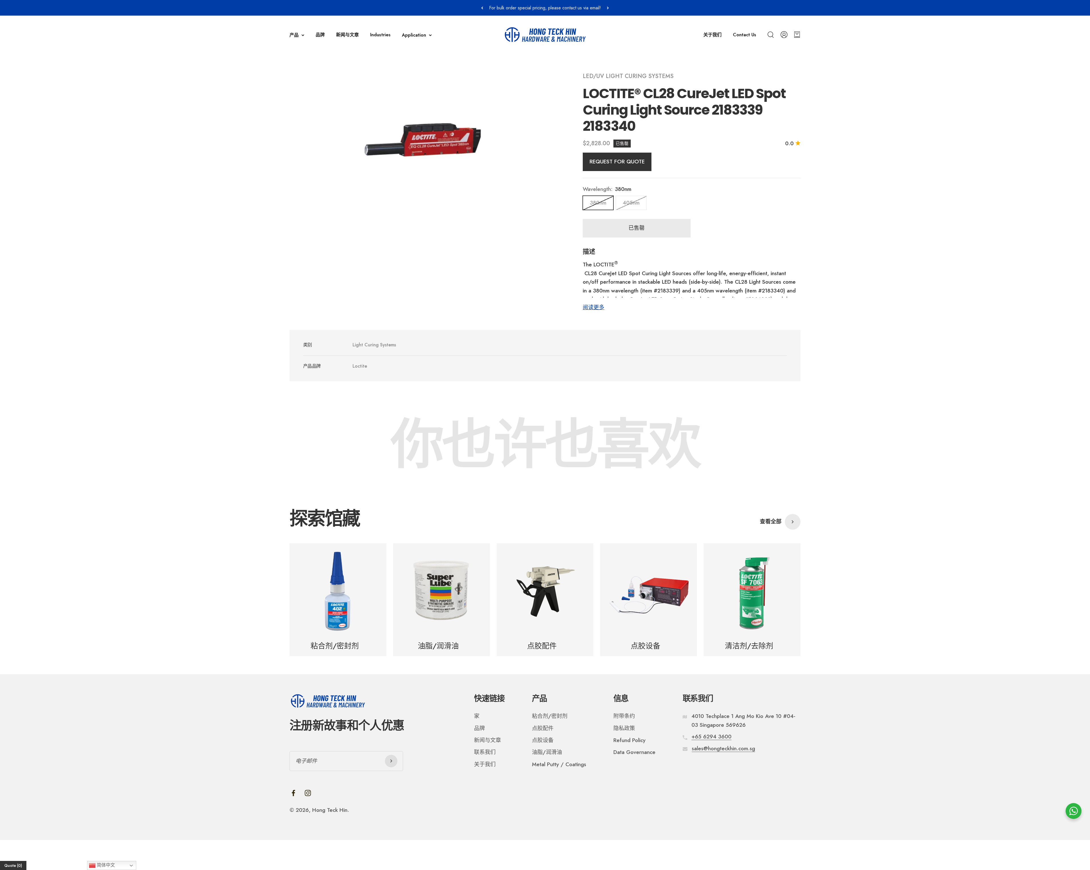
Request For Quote (617, 161)
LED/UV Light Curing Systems (628, 76)
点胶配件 (543, 728)
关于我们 (712, 34)
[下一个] (608, 8)
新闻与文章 (347, 34)
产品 (294, 35)
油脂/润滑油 (547, 752)
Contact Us (744, 34)
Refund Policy (629, 740)
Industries (380, 34)
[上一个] (482, 8)
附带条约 (624, 716)
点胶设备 (543, 740)
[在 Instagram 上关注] (308, 793)
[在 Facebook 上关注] (293, 793)
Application (414, 35)
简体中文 (105, 865)
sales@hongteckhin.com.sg (723, 748)
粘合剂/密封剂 (549, 716)
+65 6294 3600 (711, 736)
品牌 (320, 34)
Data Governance (634, 752)
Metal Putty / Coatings (559, 764)
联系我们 (485, 752)
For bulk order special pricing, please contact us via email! (545, 8)
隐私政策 (624, 728)
